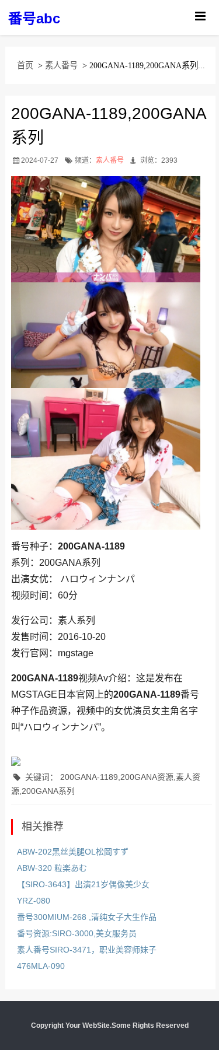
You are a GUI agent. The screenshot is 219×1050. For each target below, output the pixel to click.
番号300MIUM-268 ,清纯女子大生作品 (87, 917)
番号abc (34, 18)
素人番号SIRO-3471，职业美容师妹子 (87, 949)
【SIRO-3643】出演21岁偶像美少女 (83, 884)
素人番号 (61, 65)
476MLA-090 (41, 966)
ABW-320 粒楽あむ (52, 868)
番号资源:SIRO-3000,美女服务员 (77, 933)
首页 (25, 65)
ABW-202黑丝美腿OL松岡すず (72, 851)
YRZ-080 (33, 900)
